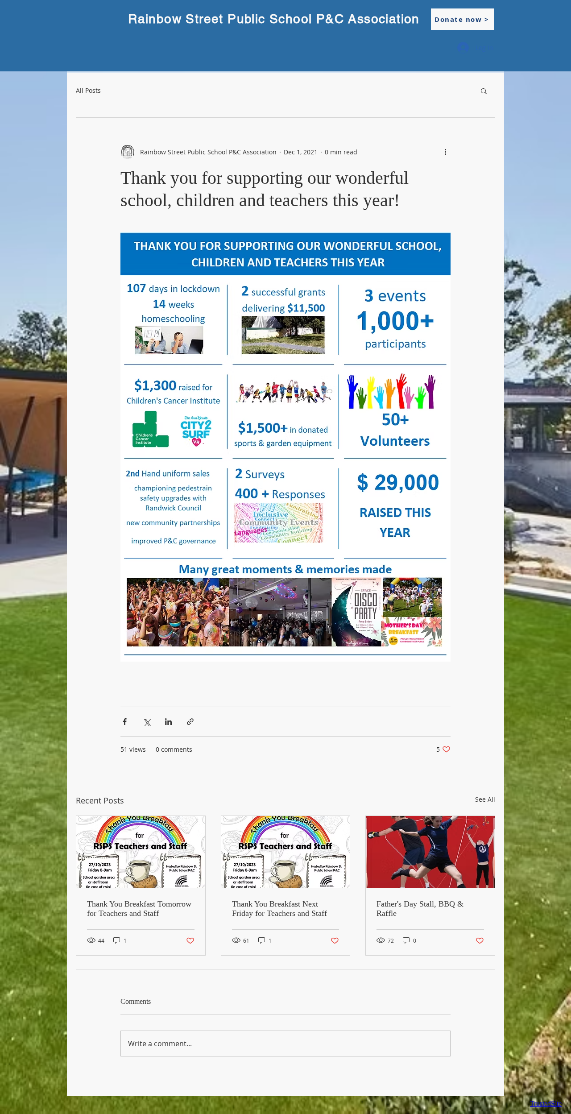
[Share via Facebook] (124, 721)
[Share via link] (190, 721)
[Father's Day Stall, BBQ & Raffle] (430, 852)
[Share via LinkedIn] (168, 721)
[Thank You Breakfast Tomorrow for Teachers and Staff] (140, 852)
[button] (484, 90)
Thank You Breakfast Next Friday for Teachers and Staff (279, 908)
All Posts (88, 91)
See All (485, 799)
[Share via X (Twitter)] (146, 721)
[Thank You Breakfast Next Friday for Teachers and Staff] (285, 852)
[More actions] (445, 151)
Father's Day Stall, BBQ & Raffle (420, 908)
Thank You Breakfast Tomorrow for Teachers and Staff (139, 908)
